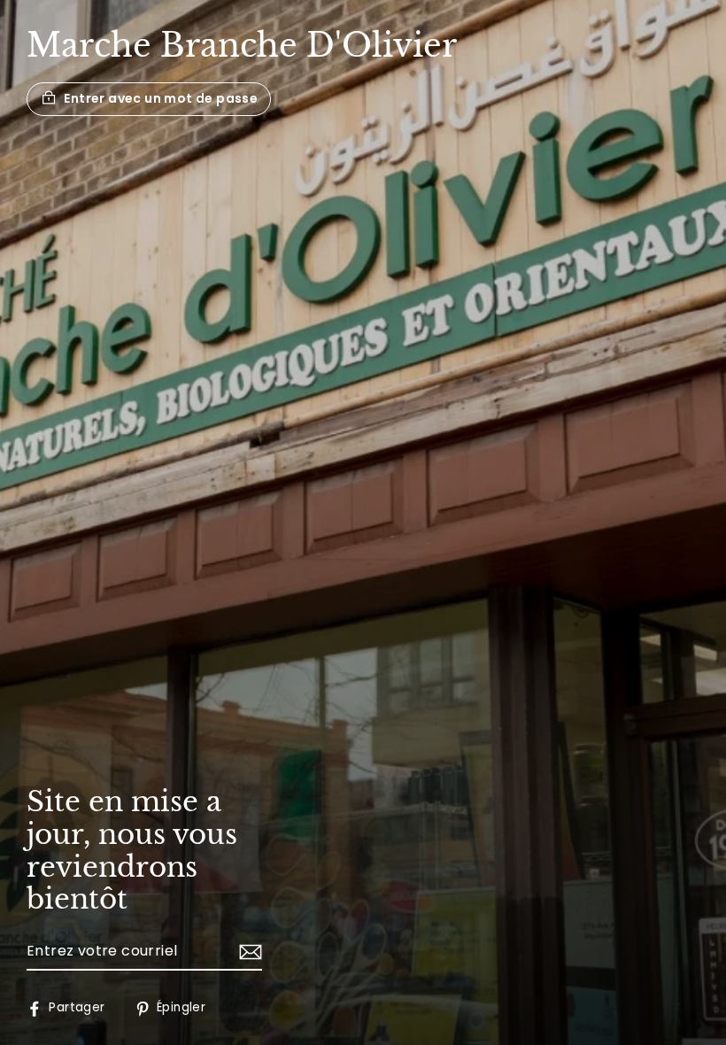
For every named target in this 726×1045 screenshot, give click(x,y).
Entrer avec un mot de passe (161, 98)
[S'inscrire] (248, 952)
